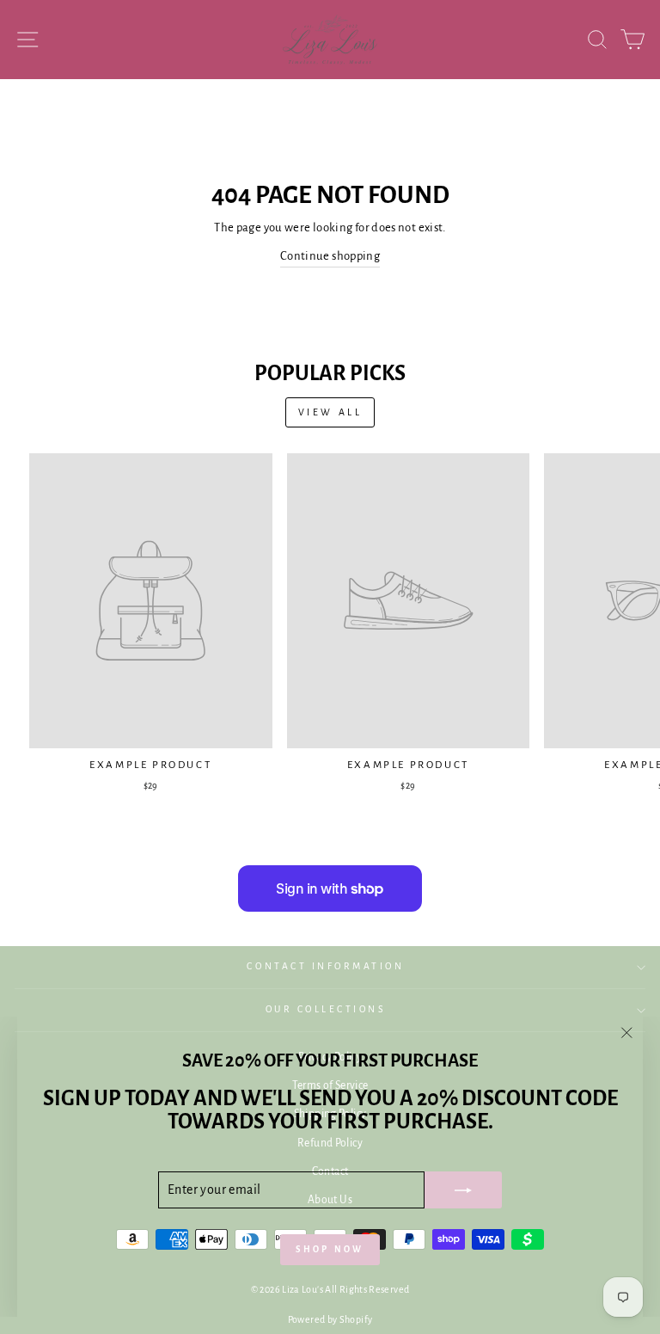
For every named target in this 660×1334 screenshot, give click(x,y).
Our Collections (326, 1009)
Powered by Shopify (330, 1319)
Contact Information (325, 966)
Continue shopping (330, 255)
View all (330, 412)
